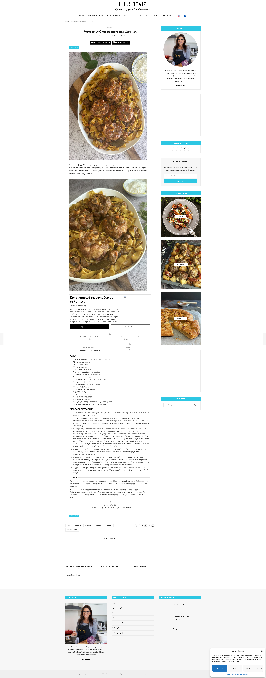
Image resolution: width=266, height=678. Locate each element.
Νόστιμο (99, 526)
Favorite (74, 47)
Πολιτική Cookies (231, 674)
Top (199, 674)
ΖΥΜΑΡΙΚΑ (110, 27)
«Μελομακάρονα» (140, 566)
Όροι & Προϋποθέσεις (119, 623)
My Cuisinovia (113, 16)
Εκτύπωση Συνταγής (122, 42)
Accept (219, 668)
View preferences (253, 668)
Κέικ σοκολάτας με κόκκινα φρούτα (79, 566)
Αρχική (114, 603)
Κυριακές (88, 526)
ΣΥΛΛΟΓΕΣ (143, 16)
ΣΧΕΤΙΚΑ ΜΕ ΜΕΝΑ (95, 16)
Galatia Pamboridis (125, 36)
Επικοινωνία (116, 613)
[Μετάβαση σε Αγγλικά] (179, 15)
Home (67, 21)
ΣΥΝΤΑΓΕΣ (128, 16)
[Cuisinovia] (133, 6)
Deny (235, 668)
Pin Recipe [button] (131, 327)
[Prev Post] (1, 339)
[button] (262, 651)
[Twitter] (55, 53)
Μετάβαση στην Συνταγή (101, 42)
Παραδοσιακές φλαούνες (110, 566)
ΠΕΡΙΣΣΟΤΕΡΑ (180, 85)
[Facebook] (55, 48)
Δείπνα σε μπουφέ (74, 526)
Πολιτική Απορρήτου (242, 674)
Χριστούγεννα (72, 529)
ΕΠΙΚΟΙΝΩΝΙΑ (168, 16)
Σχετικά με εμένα (117, 608)
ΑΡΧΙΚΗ (81, 16)
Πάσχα (109, 526)
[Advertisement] (180, 115)
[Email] (55, 64)
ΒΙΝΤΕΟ (156, 16)
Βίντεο (114, 618)
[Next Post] (264, 339)
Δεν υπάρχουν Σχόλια (109, 36)
